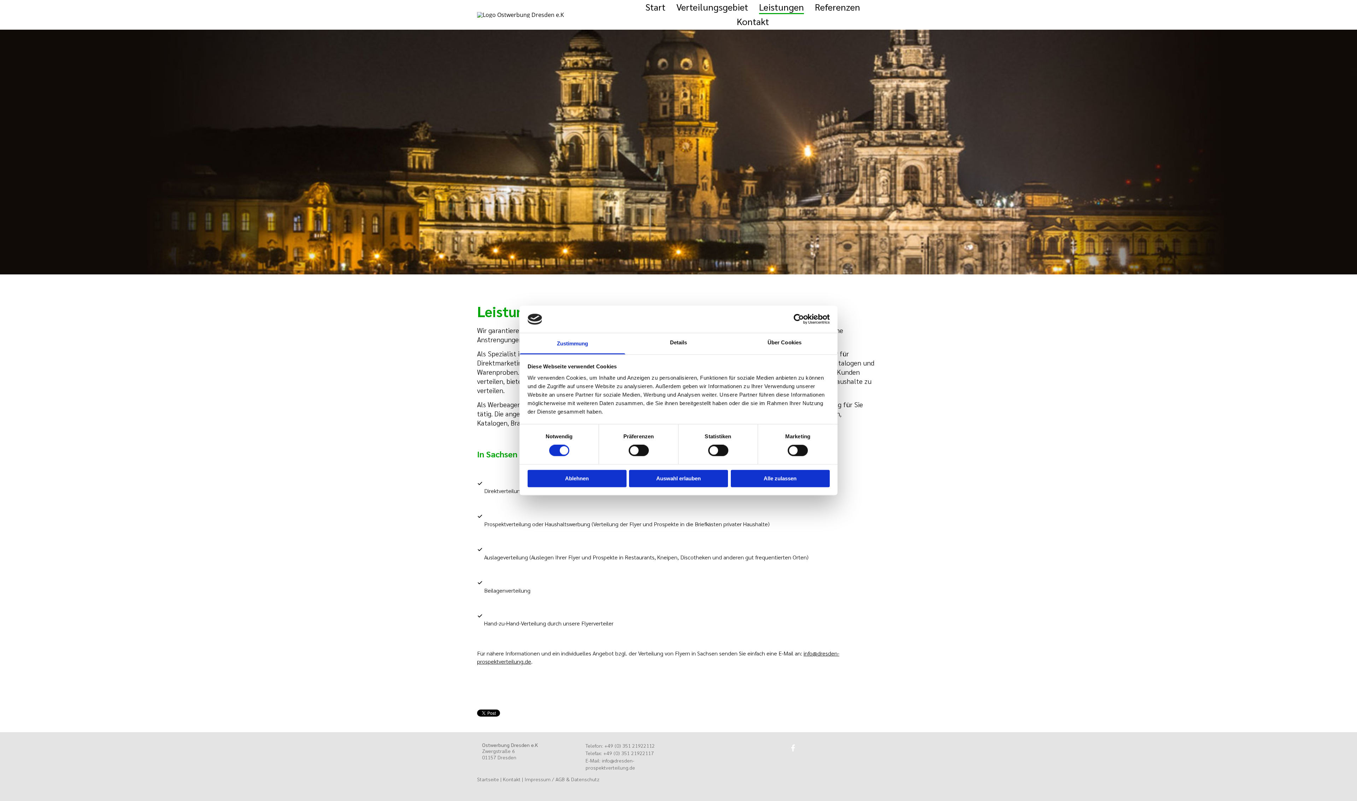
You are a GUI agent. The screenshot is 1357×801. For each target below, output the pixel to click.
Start (655, 7)
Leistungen (781, 7)
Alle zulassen (780, 478)
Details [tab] (678, 342)
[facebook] (793, 747)
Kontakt (753, 21)
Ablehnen (577, 478)
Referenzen (837, 7)
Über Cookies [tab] (784, 342)
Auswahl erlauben (678, 478)
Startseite (488, 779)
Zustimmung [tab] (572, 343)
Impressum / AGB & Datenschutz (561, 779)
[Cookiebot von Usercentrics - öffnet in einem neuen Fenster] (799, 319)
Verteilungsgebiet (712, 7)
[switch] (639, 450)
